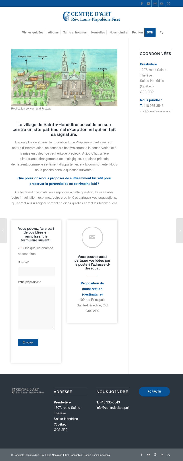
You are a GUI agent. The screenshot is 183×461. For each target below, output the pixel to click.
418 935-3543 (153, 105)
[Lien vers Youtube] (148, 3)
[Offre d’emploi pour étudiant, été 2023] (179, 230)
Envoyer (28, 342)
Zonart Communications (97, 455)
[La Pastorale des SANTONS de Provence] (3, 230)
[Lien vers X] (168, 3)
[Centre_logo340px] (91, 17)
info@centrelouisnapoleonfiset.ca (120, 407)
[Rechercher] (160, 32)
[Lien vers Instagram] (155, 3)
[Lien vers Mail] (161, 3)
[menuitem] (33, 32)
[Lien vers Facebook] (141, 3)
